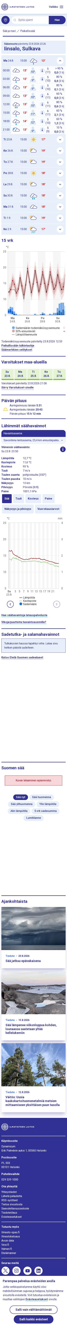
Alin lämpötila (18, 811)
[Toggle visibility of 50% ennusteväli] (23, 331)
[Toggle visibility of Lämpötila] (27, 597)
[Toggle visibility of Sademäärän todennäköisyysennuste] (36, 328)
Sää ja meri (9, 31)
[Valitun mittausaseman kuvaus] (63, 449)
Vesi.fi (5, 1244)
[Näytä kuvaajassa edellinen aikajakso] (10, 604)
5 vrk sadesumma (45, 811)
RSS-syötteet (9, 1200)
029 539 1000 (9, 1179)
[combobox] (32, 20)
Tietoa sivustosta (11, 1204)
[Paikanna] (5, 20)
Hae (57, 20)
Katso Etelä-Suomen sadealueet (22, 657)
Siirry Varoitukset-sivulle (17, 387)
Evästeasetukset (11, 1216)
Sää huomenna (41, 797)
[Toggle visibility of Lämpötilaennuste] (24, 334)
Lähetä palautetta (11, 1196)
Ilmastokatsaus (10, 1236)
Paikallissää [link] (27, 31)
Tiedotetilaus (9, 1212)
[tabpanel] (33, 561)
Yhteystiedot (9, 1192)
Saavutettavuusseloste (15, 1208)
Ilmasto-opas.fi (10, 1232)
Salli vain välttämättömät (33, 1309)
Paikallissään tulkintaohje (17, 345)
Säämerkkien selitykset (16, 349)
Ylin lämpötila (47, 804)
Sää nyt (20, 797)
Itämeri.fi (6, 1249)
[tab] (7, 498)
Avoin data (7, 1240)
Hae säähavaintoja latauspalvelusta (24, 615)
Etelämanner (8, 1253)
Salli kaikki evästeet (33, 1319)
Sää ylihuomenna (21, 804)
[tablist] (33, 503)
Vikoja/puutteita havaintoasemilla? (23, 622)
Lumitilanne (33, 817)
